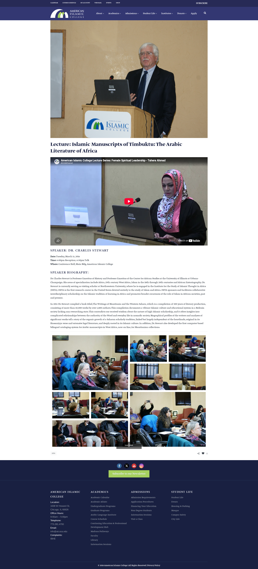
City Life (175, 519)
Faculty (94, 535)
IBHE (53, 538)
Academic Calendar (100, 497)
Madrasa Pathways (100, 531)
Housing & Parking (180, 506)
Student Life (177, 497)
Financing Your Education (143, 506)
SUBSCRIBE (202, 3)
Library (94, 540)
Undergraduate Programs (103, 506)
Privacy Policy (153, 565)
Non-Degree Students (141, 510)
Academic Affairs (99, 501)
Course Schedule (99, 519)
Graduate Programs (100, 510)
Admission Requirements (143, 497)
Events (174, 501)
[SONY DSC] (90, 362)
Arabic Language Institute (103, 514)
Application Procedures (142, 501)
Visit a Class (137, 519)
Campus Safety (178, 514)
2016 (53, 453)
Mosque (175, 510)
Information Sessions (101, 544)
